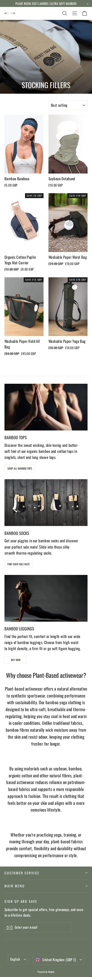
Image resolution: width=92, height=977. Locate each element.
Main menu (14, 885)
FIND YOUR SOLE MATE (18, 564)
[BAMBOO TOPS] (46, 407)
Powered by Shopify (46, 971)
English (15, 959)
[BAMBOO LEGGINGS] (46, 598)
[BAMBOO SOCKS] (46, 502)
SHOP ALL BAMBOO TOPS (19, 468)
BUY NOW (16, 660)
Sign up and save (20, 901)
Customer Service (22, 872)
